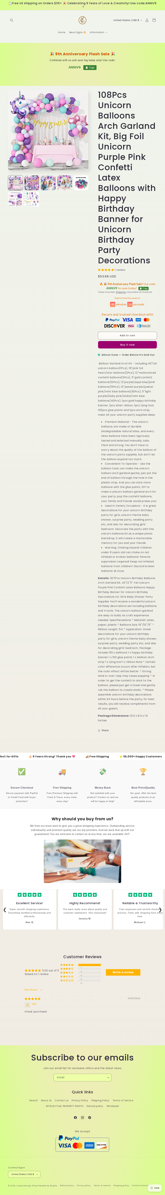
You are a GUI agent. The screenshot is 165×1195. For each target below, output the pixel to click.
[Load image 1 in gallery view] (15, 182)
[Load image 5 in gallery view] (81, 182)
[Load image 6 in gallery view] (15, 199)
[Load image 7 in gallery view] (31, 199)
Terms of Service (123, 1100)
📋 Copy (90, 67)
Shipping (121, 292)
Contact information (142, 1185)
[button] (11, 20)
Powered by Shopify (47, 1185)
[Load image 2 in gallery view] (31, 182)
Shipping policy (121, 1185)
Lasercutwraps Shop (27, 1185)
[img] (33, 999)
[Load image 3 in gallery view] (48, 182)
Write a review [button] (123, 972)
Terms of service (102, 1185)
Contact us (61, 1100)
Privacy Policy (80, 1100)
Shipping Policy (100, 1100)
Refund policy (95, 1106)
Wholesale (113, 1106)
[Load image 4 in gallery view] (64, 182)
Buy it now (127, 344)
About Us (46, 1100)
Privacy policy (84, 1185)
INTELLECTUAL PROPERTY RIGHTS (65, 1106)
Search (33, 1100)
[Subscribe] (107, 1077)
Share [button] (105, 730)
